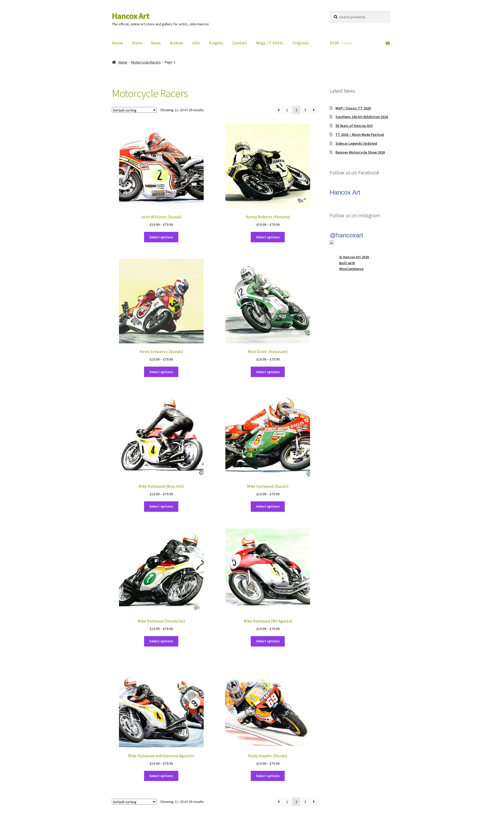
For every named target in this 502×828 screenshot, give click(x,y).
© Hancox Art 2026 (354, 257)
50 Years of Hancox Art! (354, 125)
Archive (176, 42)
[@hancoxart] (360, 242)
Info (196, 42)
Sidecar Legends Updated (356, 143)
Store (137, 42)
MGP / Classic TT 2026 (353, 108)
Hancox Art (130, 16)
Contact (239, 42)
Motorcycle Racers (146, 62)
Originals (301, 42)
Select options (161, 237)
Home (117, 42)
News (156, 42)
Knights (216, 42)
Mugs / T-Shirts (269, 42)
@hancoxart (346, 235)
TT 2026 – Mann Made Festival (359, 134)
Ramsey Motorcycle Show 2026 (360, 152)
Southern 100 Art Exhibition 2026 (361, 116)
